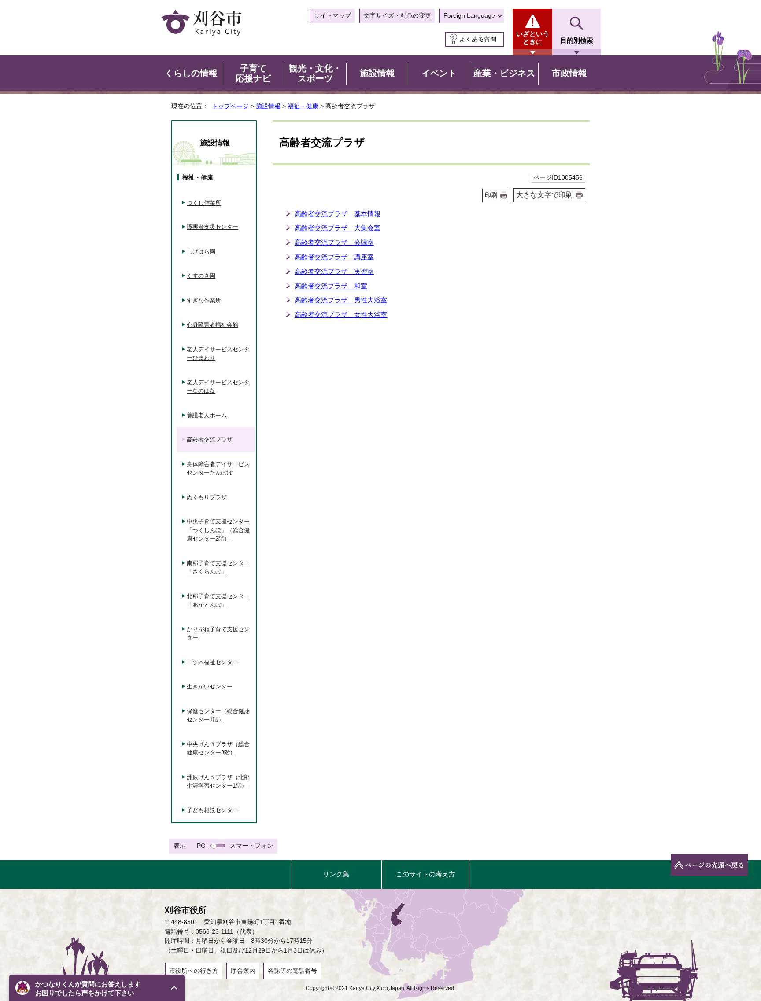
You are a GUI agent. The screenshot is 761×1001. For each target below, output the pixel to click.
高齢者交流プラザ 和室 (331, 286)
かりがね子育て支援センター (218, 633)
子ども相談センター (212, 810)
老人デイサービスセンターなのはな (218, 386)
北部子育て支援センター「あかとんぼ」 (218, 600)
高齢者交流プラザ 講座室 (334, 257)
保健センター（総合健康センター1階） (218, 715)
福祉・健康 (303, 106)
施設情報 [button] (377, 73)
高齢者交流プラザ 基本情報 (337, 213)
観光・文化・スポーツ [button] (315, 73)
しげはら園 (201, 251)
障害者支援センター (212, 227)
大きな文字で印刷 (544, 195)
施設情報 (268, 106)
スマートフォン (251, 845)
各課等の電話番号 (292, 970)
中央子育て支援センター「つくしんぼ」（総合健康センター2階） (218, 530)
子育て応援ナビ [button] (253, 73)
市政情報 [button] (569, 73)
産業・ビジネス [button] (504, 73)
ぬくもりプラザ (207, 497)
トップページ (230, 106)
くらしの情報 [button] (191, 73)
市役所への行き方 (193, 970)
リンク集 (336, 874)
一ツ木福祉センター (212, 662)
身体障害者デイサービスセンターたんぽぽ (218, 468)
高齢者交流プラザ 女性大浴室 (341, 314)
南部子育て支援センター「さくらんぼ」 (218, 567)
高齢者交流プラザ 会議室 (334, 242)
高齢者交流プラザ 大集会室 (337, 228)
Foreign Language (469, 15)
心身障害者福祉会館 (212, 324)
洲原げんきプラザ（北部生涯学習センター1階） (218, 781)
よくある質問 (477, 39)
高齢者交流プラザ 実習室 (334, 271)
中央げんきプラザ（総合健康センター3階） (218, 748)
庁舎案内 (243, 970)
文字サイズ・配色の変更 (397, 15)
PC (201, 845)
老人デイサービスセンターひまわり (218, 353)
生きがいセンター (210, 686)
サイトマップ (332, 15)
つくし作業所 (204, 202)
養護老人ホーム (207, 415)
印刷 (491, 195)
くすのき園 (201, 275)
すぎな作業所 (204, 300)
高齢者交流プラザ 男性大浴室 (341, 300)
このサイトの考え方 (425, 874)
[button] (97, 988)
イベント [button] (439, 73)
